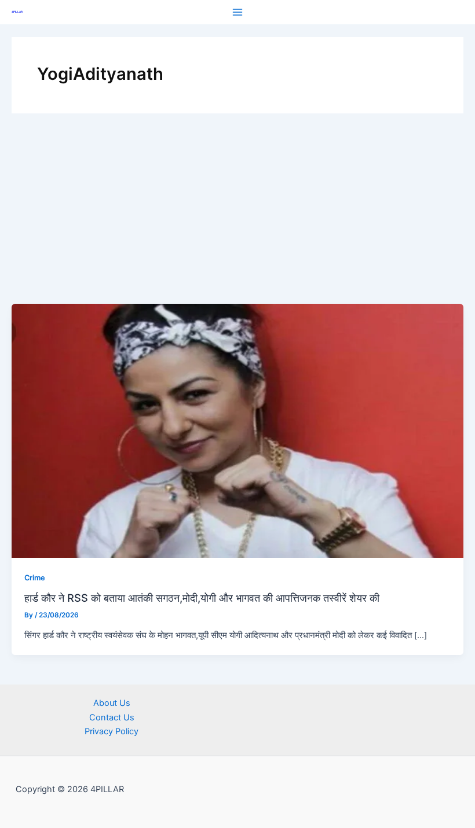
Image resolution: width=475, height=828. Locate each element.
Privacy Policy (111, 731)
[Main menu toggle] (237, 12)
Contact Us (111, 717)
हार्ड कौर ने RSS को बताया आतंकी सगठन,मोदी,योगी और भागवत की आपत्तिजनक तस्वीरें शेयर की (201, 597)
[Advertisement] (237, 217)
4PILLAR (17, 11)
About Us (111, 703)
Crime (34, 577)
